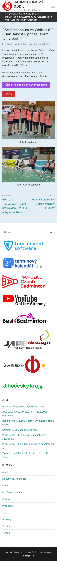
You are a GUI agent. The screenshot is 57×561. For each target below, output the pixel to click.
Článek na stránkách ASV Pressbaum (26, 84)
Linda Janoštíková (41, 44)
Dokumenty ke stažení (14, 478)
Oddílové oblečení (12, 492)
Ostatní (6, 499)
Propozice (8, 505)
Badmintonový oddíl (28, 4)
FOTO (8, 94)
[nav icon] (53, 6)
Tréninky (7, 526)
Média (5, 485)
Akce (5, 471)
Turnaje (8, 44)
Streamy (7, 519)
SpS (4, 512)
